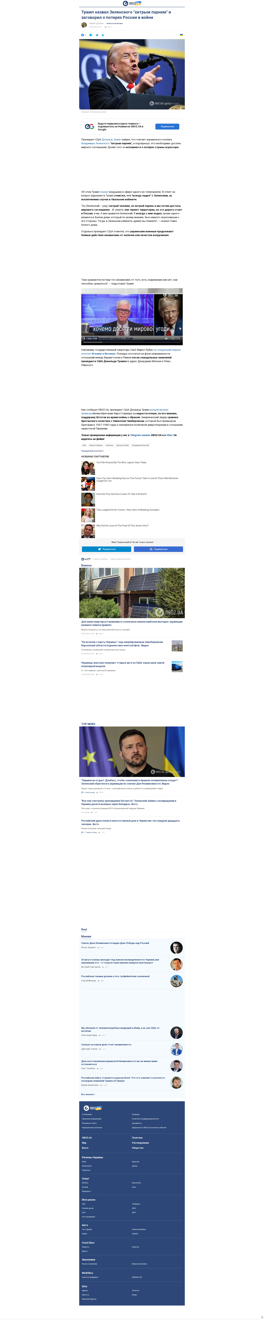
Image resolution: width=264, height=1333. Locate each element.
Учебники (136, 1204)
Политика (137, 1137)
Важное (86, 565)
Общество (138, 1148)
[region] (132, 169)
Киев (84, 1162)
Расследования (140, 1143)
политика (109, 445)
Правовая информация (91, 1119)
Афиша (85, 1290)
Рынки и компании (89, 1264)
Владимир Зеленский (140, 445)
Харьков (135, 1162)
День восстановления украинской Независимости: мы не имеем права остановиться (119, 1063)
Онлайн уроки (88, 1208)
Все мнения (87, 1094)
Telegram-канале (140, 435)
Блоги (85, 1148)
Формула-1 (86, 1191)
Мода (134, 1295)
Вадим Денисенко (90, 1085)
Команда (135, 1114)
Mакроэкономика (139, 1264)
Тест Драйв (87, 1229)
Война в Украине (95, 445)
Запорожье (87, 1166)
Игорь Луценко (88, 947)
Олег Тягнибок (88, 1068)
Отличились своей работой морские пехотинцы (103, 650)
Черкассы (86, 1170)
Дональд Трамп (111, 139)
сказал (104, 191)
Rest (84, 929)
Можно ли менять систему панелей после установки (105, 630)
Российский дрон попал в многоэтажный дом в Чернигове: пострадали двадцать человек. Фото (130, 822)
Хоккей (85, 1187)
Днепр (134, 1166)
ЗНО (84, 1212)
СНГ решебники (88, 1217)
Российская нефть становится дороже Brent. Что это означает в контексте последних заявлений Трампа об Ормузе (123, 1079)
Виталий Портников (90, 967)
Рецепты (85, 1247)
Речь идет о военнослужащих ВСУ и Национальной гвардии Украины (113, 808)
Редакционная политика (91, 451)
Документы (137, 1123)
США (84, 445)
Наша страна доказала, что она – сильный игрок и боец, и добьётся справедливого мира (122, 788)
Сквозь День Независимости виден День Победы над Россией (115, 943)
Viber (169, 435)
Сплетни (135, 1290)
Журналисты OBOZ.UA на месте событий (149, 1128)
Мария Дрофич (97, 23)
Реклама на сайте (89, 1123)
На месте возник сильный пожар (96, 828)
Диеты (85, 1251)
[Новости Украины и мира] (86, 560)
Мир (84, 1143)
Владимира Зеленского (95, 143)
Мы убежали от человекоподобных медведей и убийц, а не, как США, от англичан (120, 1029)
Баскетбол (136, 1183)
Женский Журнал (89, 1299)
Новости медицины (90, 1277)
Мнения (86, 936)
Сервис (135, 1234)
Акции (84, 1234)
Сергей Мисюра (88, 980)
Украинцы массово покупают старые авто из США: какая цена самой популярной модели (122, 664)
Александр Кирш (89, 1035)
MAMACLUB (137, 1277)
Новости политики (115, 23)
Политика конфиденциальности (145, 1119)
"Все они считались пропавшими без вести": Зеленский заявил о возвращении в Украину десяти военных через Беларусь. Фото (128, 802)
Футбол (85, 1183)
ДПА (134, 1208)
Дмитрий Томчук (89, 1049)
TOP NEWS (88, 724)
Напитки (135, 1247)
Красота (85, 1295)
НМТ (134, 1212)
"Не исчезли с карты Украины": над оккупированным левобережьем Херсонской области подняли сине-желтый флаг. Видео (122, 644)
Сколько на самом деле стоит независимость (106, 1044)
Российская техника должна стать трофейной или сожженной (115, 976)
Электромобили (139, 1229)
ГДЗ (83, 1204)
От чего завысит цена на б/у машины (98, 670)
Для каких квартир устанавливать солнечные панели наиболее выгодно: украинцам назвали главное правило (132, 623)
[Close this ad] (262, 1317)
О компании (87, 1114)
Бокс (134, 1187)
